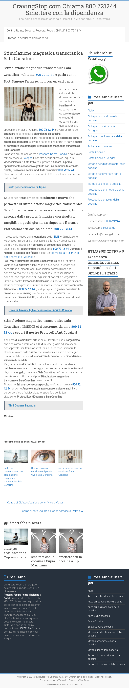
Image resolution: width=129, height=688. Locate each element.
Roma (53, 154)
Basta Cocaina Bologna (102, 158)
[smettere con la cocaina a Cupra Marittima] (43, 530)
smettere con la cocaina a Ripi (70, 559)
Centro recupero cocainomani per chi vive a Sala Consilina (42, 471)
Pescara (44, 154)
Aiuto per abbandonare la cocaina (105, 596)
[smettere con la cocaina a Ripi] (71, 530)
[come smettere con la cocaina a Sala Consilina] (70, 456)
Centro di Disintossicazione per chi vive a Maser (33, 502)
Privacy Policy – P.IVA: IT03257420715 (64, 684)
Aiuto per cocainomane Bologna (105, 601)
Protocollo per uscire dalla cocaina (27, 38)
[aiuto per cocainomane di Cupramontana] (16, 530)
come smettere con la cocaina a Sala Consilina (70, 471)
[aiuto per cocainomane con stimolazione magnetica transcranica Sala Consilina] (16, 456)
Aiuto (91, 110)
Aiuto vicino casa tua (100, 146)
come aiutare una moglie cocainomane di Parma (52, 511)
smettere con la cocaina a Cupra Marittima (43, 561)
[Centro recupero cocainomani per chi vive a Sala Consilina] (43, 456)
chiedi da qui (108, 227)
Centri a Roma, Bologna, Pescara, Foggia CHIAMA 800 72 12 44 (44, 30)
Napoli (7, 598)
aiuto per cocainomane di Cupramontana (16, 553)
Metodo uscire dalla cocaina (104, 183)
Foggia (63, 154)
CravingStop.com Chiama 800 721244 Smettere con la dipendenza (64, 9)
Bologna (27, 158)
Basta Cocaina (96, 152)
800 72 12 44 (44, 74)
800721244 (113, 221)
